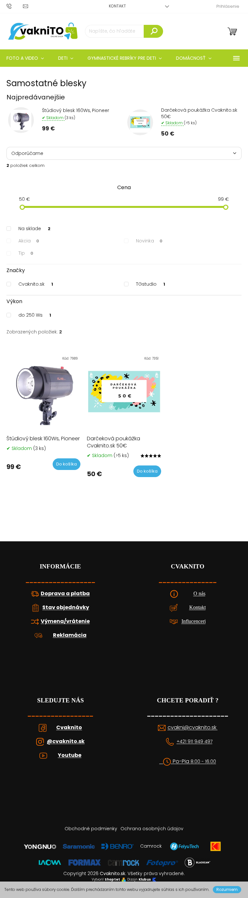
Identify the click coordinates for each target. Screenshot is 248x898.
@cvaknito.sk (66, 741)
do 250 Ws (34, 315)
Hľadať (153, 31)
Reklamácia (70, 635)
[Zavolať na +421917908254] (14, 6)
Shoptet (112, 879)
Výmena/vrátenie (65, 621)
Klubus (145, 879)
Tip (25, 253)
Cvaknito (69, 727)
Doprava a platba (65, 593)
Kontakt (117, 6)
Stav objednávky (65, 607)
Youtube (69, 755)
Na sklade (34, 228)
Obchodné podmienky (91, 828)
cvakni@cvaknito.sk (193, 727)
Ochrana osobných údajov (151, 828)
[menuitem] (65, 58)
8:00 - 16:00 (203, 762)
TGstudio (150, 284)
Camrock (151, 846)
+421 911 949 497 (194, 742)
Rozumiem (227, 889)
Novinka (149, 241)
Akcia (28, 241)
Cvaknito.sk (35, 284)
